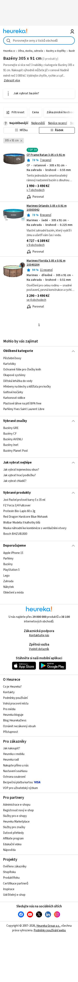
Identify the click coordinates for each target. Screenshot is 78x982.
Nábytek (8, 587)
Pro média (9, 709)
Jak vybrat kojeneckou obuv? (21, 470)
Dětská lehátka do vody (17, 381)
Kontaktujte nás (39, 635)
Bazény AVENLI (13, 439)
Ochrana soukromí (14, 777)
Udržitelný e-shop (14, 895)
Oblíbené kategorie (18, 351)
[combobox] (39, 40)
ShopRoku (9, 872)
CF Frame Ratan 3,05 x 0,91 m (46, 155)
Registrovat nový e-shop (18, 810)
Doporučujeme (14, 545)
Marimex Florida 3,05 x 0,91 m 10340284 (46, 263)
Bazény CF (10, 434)
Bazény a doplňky (56, 51)
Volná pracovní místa (15, 703)
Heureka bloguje (13, 715)
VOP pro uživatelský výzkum (20, 788)
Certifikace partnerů (15, 883)
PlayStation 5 (11, 570)
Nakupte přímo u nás (16, 765)
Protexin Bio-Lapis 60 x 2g (19, 511)
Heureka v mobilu (13, 754)
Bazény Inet (10, 445)
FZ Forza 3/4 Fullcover (17, 506)
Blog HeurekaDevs (14, 720)
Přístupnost (10, 732)
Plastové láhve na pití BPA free (22, 403)
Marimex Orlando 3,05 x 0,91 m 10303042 (47, 208)
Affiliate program (13, 838)
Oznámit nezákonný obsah (19, 726)
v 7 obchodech (36, 190)
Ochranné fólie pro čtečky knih (22, 369)
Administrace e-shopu (16, 805)
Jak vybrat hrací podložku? (19, 475)
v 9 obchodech (36, 245)
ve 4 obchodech (36, 300)
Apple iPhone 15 (13, 553)
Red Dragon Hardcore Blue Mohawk (25, 517)
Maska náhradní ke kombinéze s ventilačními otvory (34, 528)
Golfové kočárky (13, 392)
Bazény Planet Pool (15, 451)
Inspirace (8, 889)
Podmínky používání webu (50, 930)
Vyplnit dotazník (39, 649)
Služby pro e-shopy (15, 816)
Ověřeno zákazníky (14, 866)
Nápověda (9, 850)
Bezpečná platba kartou (18, 782)
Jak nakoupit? (11, 748)
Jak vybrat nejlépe (17, 462)
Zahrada (8, 581)
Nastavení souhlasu (15, 771)
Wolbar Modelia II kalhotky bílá (21, 522)
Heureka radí (11, 760)
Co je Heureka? (12, 687)
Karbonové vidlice (14, 398)
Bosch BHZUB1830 (15, 534)
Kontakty (9, 692)
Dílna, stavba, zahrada (30, 51)
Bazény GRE (10, 428)
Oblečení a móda (13, 592)
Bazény (73, 51)
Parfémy (8, 558)
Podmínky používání (15, 698)
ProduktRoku (11, 878)
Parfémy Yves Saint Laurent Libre (23, 409)
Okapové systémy (14, 375)
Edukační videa (12, 844)
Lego (6, 575)
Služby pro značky (14, 827)
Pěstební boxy (12, 358)
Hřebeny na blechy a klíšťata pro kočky (27, 386)
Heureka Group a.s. (48, 926)
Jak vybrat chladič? (14, 481)
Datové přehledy (13, 833)
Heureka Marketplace (16, 822)
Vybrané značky (15, 421)
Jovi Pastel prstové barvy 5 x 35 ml (24, 500)
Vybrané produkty (17, 492)
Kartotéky (9, 364)
